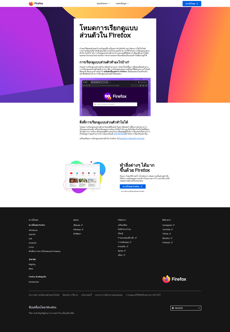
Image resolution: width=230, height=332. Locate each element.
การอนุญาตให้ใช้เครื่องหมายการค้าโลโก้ (143, 295)
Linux (31, 247)
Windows (33, 230)
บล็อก (120, 255)
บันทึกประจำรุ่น (124, 229)
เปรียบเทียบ (122, 225)
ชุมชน (120, 251)
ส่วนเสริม (122, 246)
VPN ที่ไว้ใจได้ (120, 134)
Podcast (166, 242)
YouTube (166, 229)
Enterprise (34, 282)
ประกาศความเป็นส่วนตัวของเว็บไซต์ (44, 295)
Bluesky (166, 238)
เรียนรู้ (120, 233)
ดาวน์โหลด (191, 4)
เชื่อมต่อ (76, 225)
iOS (30, 239)
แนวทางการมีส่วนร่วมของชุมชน (109, 295)
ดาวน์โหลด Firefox (131, 186)
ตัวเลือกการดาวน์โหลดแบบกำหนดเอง (44, 251)
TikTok (165, 234)
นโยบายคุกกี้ (86, 295)
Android (32, 243)
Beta (31, 269)
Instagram (167, 225)
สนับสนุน (77, 229)
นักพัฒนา (77, 234)
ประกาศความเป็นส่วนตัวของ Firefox (132, 191)
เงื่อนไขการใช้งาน (70, 295)
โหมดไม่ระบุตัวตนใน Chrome (131, 138)
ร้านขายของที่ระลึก (126, 238)
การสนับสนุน (123, 242)
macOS (32, 234)
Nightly (32, 264)
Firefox (174, 279)
